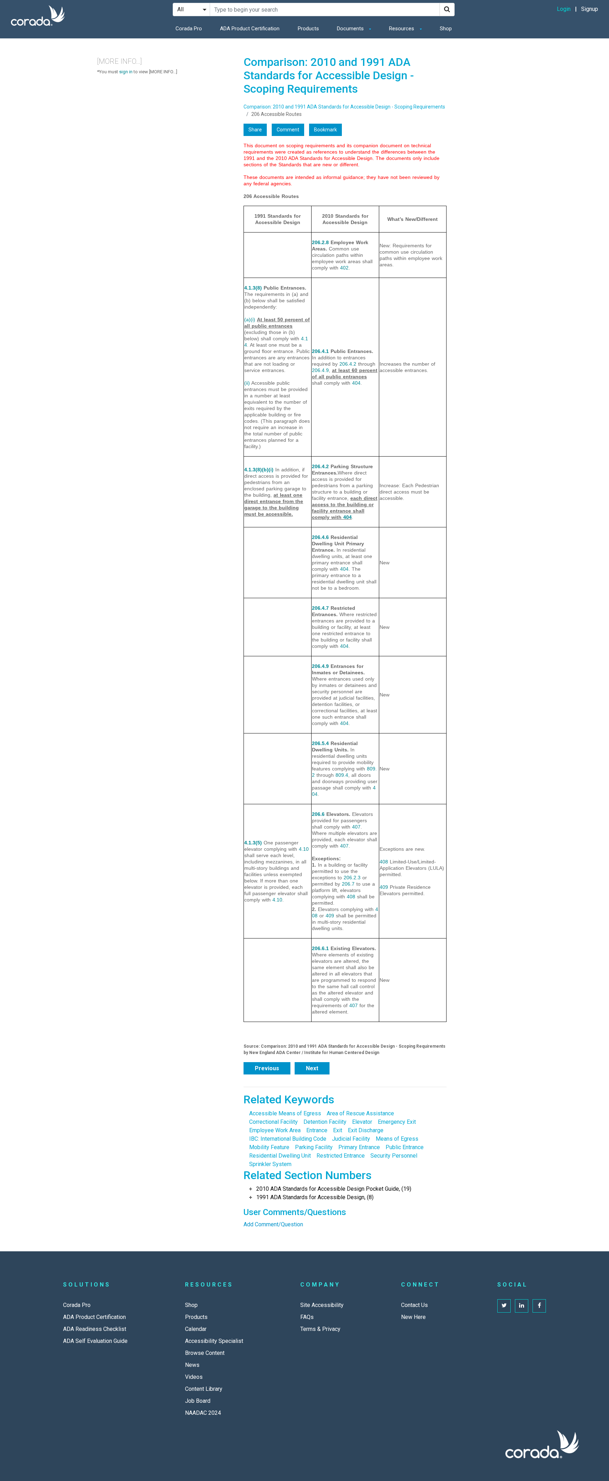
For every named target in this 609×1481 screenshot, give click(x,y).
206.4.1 (320, 351)
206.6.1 (320, 948)
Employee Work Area (275, 1130)
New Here (413, 1317)
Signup (589, 9)
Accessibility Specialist (214, 1341)
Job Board (197, 1401)
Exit (337, 1130)
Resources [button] (402, 28)
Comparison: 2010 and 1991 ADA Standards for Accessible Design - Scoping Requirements (344, 107)
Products (308, 28)
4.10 (304, 849)
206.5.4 (320, 743)
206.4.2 (347, 364)
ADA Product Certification (249, 28)
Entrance (316, 1130)
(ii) (247, 383)
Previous (267, 1068)
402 (344, 268)
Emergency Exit (397, 1122)
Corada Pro (189, 28)
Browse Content (204, 1353)
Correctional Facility (273, 1122)
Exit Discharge (365, 1130)
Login (564, 9)
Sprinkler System (270, 1164)
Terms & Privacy (320, 1329)
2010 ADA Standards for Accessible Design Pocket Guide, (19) (333, 1188)
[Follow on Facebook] (539, 1306)
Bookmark (325, 129)
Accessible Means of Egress (285, 1113)
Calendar (196, 1329)
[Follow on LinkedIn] (521, 1306)
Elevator (362, 1122)
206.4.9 (320, 370)
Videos (194, 1377)
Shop (446, 28)
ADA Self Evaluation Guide (95, 1341)
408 (351, 896)
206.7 (348, 884)
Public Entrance (405, 1147)
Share (255, 129)
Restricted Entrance (340, 1155)
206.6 (318, 814)
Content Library (203, 1389)
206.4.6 (320, 537)
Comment (288, 129)
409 (330, 915)
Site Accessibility (322, 1305)
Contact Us (414, 1305)
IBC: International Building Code (287, 1138)
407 (356, 827)
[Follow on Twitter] (504, 1306)
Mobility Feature (269, 1147)
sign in (126, 71)
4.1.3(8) (253, 288)
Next (312, 1068)
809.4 (342, 775)
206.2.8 (320, 242)
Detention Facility (324, 1122)
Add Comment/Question (273, 1224)
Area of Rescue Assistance (360, 1113)
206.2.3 (352, 877)
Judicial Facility (351, 1138)
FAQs (307, 1317)
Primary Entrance (359, 1147)
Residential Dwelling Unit (280, 1155)
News (192, 1365)
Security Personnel (393, 1155)
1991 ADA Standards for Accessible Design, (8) (315, 1197)
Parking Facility (314, 1147)
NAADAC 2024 (203, 1412)
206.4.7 (320, 608)
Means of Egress (397, 1138)
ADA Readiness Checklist (94, 1329)
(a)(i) (249, 319)
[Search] (447, 9)
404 (356, 383)
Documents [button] (351, 28)
